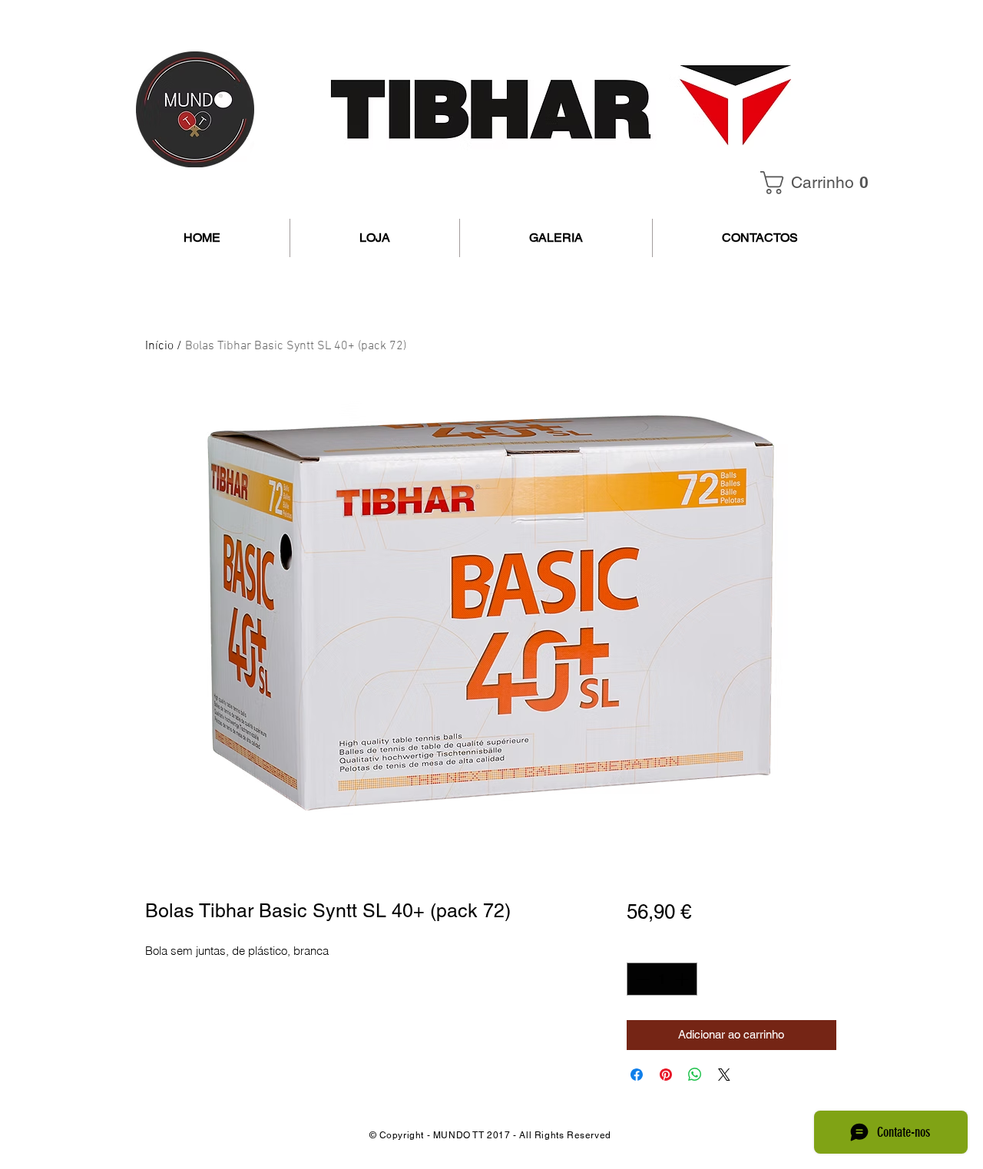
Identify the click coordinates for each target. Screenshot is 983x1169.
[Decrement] (641, 979)
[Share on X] (724, 1074)
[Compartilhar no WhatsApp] (695, 1074)
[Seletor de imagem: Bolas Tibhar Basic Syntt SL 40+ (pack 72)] (475, 844)
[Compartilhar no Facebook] (636, 1074)
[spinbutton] (662, 979)
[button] (819, 182)
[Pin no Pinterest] (666, 1074)
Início (159, 346)
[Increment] (683, 979)
